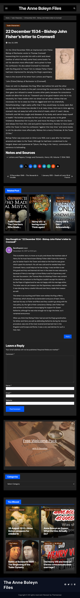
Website (9, 400)
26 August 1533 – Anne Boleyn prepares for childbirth (20, 531)
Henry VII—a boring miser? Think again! (39, 224)
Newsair (46, 595)
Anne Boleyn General (16, 510)
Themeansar (56, 595)
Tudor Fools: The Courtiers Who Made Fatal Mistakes (15, 225)
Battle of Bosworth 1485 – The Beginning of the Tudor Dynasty (22, 564)
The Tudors (13, 543)
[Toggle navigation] (6, 8)
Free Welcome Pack (40, 440)
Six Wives (58, 543)
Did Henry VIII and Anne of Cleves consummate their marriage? (57, 564)
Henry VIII (60, 198)
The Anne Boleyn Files (40, 8)
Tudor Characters (13, 25)
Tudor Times (37, 201)
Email (8, 393)
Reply (68, 336)
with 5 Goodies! (40, 448)
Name (9, 385)
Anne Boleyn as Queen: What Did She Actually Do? (56, 531)
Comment (10, 354)
